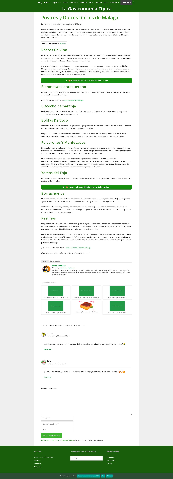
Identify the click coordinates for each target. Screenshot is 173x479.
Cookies (37, 460)
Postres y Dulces (67, 440)
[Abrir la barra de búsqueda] (134, 2)
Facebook (110, 457)
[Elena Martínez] (46, 272)
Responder (48, 349)
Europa (73, 2)
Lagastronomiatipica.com (67, 268)
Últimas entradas (55, 261)
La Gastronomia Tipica (50, 440)
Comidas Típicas (101, 2)
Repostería (126, 2)
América (83, 2)
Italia (65, 2)
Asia (91, 2)
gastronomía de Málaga (73, 100)
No (103, 476)
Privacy (109, 476)
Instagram (111, 460)
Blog (40, 2)
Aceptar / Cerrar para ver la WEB (88, 476)
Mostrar (63, 44)
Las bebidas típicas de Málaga (78, 248)
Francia (47, 2)
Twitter (109, 463)
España (55, 2)
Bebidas (113, 2)
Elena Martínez (59, 265)
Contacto (37, 463)
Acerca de (45, 261)
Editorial (37, 467)
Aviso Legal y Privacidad (43, 457)
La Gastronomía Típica (86, 8)
